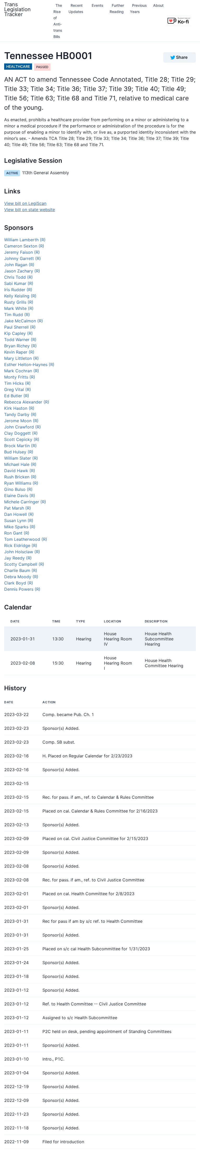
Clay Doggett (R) (21, 433)
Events (97, 5)
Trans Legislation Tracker (17, 9)
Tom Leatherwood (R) (25, 539)
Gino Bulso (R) (18, 489)
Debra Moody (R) (21, 576)
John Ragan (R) (19, 264)
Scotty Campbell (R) (24, 564)
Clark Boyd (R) (18, 583)
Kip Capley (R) (18, 333)
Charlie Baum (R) (20, 570)
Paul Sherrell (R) (20, 327)
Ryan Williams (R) (21, 483)
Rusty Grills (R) (18, 302)
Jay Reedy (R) (18, 558)
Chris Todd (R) (18, 277)
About (158, 5)
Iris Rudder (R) (18, 289)
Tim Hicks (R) (17, 383)
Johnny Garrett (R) (22, 258)
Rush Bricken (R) (20, 476)
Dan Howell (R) (19, 514)
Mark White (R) (19, 308)
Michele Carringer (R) (25, 501)
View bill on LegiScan (25, 203)
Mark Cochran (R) (21, 370)
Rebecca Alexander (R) (26, 402)
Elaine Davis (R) (19, 495)
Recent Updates (75, 8)
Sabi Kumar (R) (18, 283)
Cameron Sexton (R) (24, 246)
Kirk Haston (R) (19, 408)
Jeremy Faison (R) (22, 252)
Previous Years (138, 8)
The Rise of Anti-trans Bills (57, 21)
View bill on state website (29, 209)
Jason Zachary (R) (22, 271)
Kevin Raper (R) (19, 352)
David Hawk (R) (19, 470)
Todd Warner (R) (20, 339)
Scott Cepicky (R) (21, 439)
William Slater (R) (21, 458)
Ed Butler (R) (16, 395)
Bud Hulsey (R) (18, 451)
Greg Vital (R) (17, 389)
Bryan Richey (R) (20, 345)
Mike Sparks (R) (19, 526)
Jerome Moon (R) (21, 420)
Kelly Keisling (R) (20, 295)
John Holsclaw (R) (22, 551)
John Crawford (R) (22, 427)
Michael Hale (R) (20, 464)
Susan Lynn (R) (18, 520)
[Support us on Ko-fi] (179, 21)
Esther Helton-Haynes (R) (29, 364)
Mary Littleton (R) (21, 358)
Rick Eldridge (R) (20, 545)
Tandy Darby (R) (20, 414)
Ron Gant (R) (16, 533)
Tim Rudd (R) (17, 314)
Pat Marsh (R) (17, 508)
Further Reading (117, 8)
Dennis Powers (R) (22, 589)
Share (182, 57)
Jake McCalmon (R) (23, 320)
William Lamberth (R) (25, 239)
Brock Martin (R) (20, 445)
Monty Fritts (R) (19, 377)
